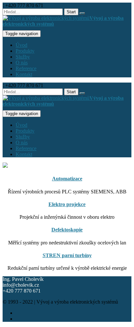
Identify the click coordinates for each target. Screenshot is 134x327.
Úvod (21, 45)
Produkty (25, 51)
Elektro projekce (67, 204)
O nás (22, 62)
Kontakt (24, 74)
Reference (26, 68)
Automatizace (67, 178)
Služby (23, 56)
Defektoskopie (67, 229)
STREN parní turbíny (67, 255)
